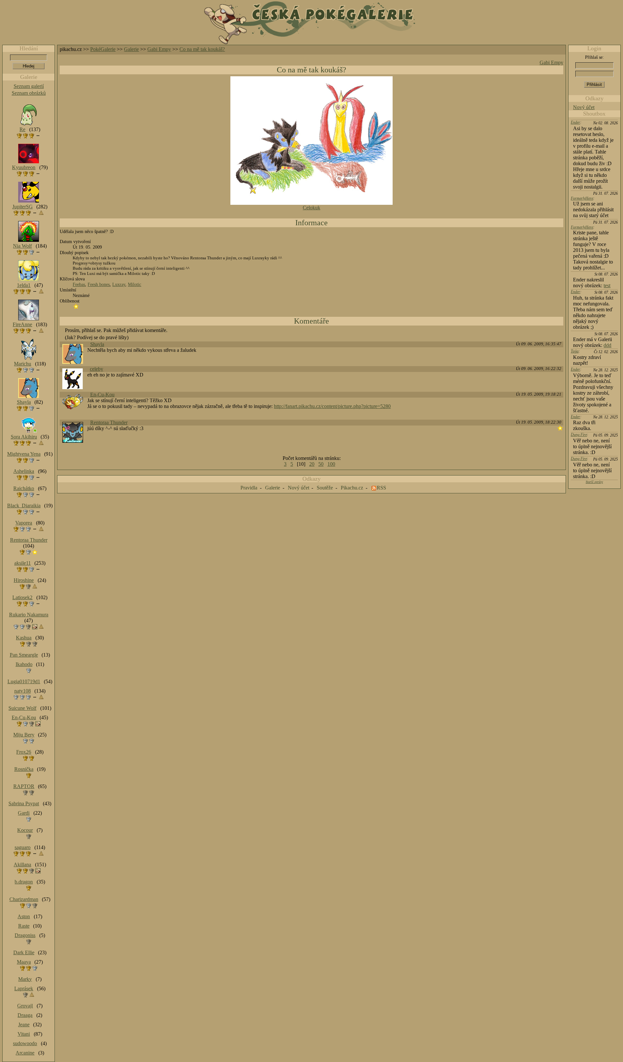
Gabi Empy (159, 49)
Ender (575, 122)
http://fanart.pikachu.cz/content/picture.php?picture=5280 (332, 406)
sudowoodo (25, 1043)
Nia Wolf (22, 246)
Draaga (25, 1015)
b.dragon (24, 881)
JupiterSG (22, 206)
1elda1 (24, 285)
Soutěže (325, 487)
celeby (96, 369)
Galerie (131, 49)
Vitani (24, 1034)
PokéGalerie (103, 49)
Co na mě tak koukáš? (202, 49)
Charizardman (23, 899)
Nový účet (583, 107)
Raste (24, 926)
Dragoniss (25, 935)
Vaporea (23, 522)
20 (311, 464)
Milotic (134, 284)
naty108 (22, 691)
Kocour (25, 830)
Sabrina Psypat (23, 803)
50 (321, 464)
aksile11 (22, 563)
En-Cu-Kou (102, 394)
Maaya (24, 962)
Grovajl (25, 1005)
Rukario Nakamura (28, 614)
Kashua (23, 637)
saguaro (23, 847)
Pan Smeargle (24, 655)
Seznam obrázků (29, 93)
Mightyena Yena (24, 454)
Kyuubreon (23, 167)
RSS (381, 487)
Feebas (79, 284)
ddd (607, 345)
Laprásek (23, 988)
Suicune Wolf (22, 708)
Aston (24, 916)
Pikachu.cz (352, 487)
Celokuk (311, 207)
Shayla (97, 344)
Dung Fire (579, 434)
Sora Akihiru (24, 436)
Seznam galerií (29, 86)
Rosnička (23, 769)
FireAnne (22, 324)
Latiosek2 (22, 597)
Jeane (24, 1024)
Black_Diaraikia (24, 505)
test (607, 285)
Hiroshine (24, 580)
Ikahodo (24, 664)
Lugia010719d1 (23, 681)
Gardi (24, 813)
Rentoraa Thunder (109, 422)
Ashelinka (23, 471)
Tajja (575, 351)
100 (331, 464)
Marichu (22, 363)
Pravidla (248, 487)
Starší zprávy (594, 482)
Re (22, 129)
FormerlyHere (582, 198)
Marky (25, 979)
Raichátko (23, 488)
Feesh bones (99, 284)
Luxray (118, 284)
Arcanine (25, 1053)
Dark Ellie (23, 952)
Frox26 (23, 752)
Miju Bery (23, 734)
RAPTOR (23, 786)
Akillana (22, 864)
